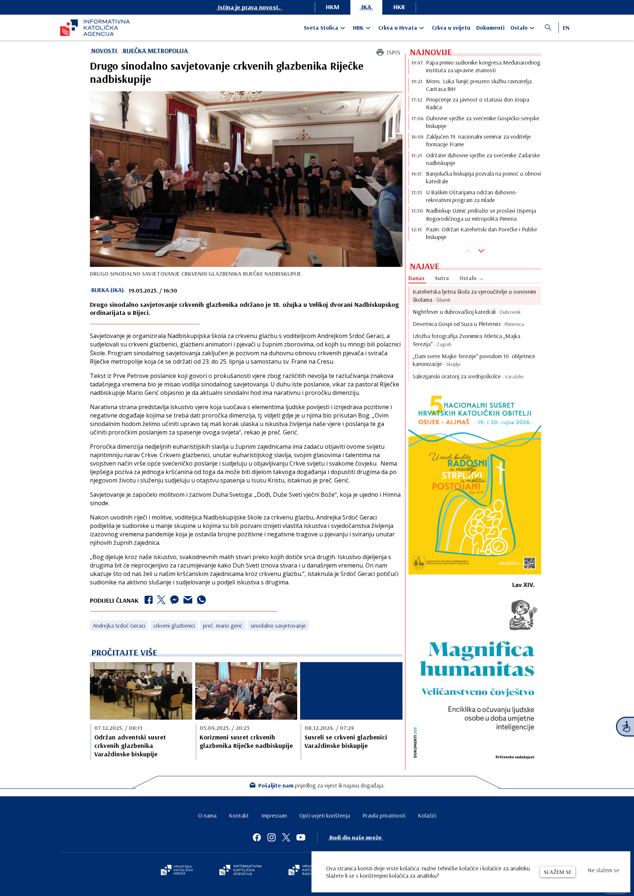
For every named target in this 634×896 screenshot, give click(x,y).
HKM (332, 7)
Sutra (442, 278)
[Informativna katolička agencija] (240, 871)
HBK (358, 27)
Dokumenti (490, 27)
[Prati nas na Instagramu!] (271, 837)
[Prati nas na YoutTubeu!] (300, 837)
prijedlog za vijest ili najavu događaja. (321, 785)
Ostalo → (471, 278)
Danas (416, 278)
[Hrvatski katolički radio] (305, 871)
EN (566, 27)
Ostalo (519, 27)
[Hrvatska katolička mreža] (177, 871)
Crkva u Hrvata (397, 27)
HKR (399, 7)
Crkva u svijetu (451, 27)
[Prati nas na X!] (286, 837)
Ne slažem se (603, 870)
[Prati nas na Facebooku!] (256, 837)
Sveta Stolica (321, 27)
